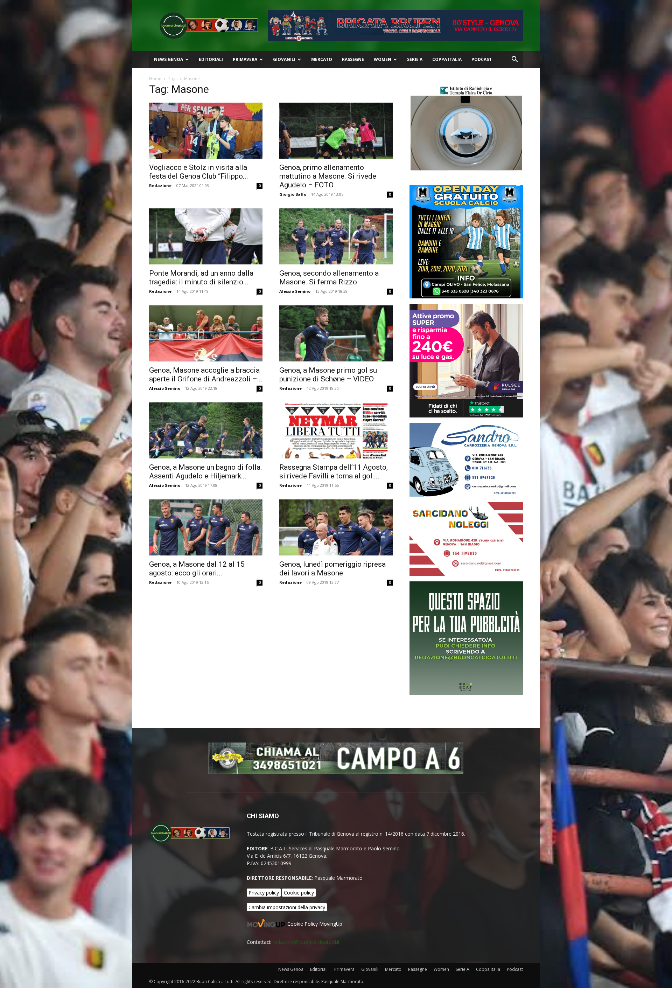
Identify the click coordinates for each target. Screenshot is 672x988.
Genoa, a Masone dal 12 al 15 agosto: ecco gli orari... (197, 568)
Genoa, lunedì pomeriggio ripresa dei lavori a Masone (332, 568)
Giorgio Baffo (292, 194)
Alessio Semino (294, 291)
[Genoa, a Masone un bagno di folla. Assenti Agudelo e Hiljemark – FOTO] (205, 430)
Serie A (414, 59)
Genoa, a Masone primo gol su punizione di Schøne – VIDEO (328, 374)
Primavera (245, 59)
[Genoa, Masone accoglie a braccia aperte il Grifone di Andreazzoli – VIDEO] (205, 333)
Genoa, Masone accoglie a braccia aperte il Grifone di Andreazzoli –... (205, 374)
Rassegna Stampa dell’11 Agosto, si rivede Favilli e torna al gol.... (333, 471)
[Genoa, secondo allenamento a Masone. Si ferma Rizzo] (336, 236)
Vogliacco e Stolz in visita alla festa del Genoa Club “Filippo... (198, 171)
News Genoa (168, 59)
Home (155, 79)
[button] (514, 60)
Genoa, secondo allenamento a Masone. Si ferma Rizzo (329, 277)
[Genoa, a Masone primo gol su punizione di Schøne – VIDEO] (336, 333)
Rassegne (353, 59)
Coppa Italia (447, 59)
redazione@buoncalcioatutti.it (306, 942)
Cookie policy (299, 892)
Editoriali (211, 59)
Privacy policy (263, 892)
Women (382, 59)
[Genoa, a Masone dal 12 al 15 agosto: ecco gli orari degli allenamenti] (205, 527)
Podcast (481, 59)
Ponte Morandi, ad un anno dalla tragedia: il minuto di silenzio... (201, 277)
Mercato (321, 59)
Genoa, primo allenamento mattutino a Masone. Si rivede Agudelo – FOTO (327, 176)
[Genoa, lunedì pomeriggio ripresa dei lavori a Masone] (336, 527)
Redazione (160, 185)
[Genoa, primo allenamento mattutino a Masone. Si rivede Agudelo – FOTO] (336, 131)
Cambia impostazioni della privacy (286, 907)
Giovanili (284, 59)
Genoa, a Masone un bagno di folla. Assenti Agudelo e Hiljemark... (205, 471)
